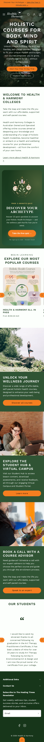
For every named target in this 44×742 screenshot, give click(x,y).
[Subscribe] (38, 713)
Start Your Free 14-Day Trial (22, 69)
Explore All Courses (22, 76)
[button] (4, 14)
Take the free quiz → (22, 233)
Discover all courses (22, 403)
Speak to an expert (22, 590)
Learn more (22, 493)
